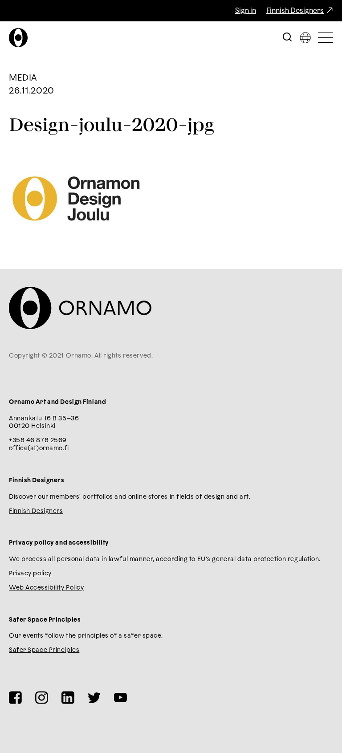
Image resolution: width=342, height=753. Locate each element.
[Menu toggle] (325, 38)
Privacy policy (30, 573)
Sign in (245, 10)
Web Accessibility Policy (46, 588)
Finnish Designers (295, 10)
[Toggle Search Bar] (287, 38)
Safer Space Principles (44, 650)
